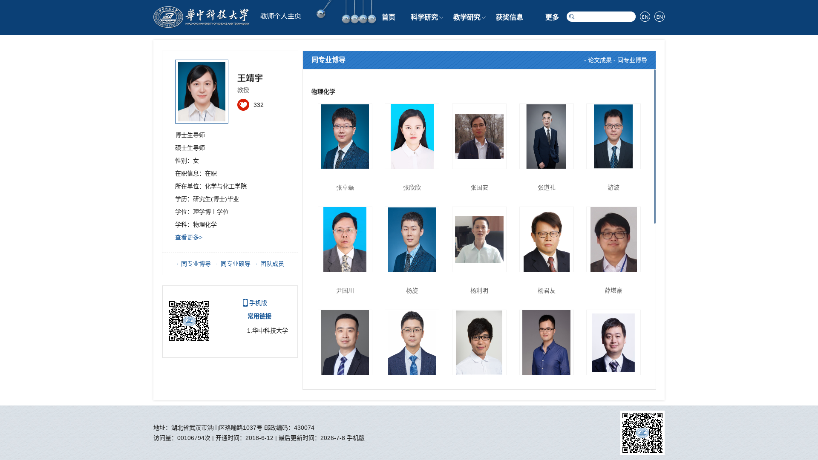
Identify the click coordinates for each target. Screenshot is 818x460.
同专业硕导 (236, 263)
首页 (388, 17)
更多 (552, 17)
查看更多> (188, 237)
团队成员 (272, 263)
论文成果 (600, 60)
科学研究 (424, 17)
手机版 (258, 302)
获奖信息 (509, 17)
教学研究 (467, 17)
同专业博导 (196, 263)
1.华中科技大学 (267, 330)
